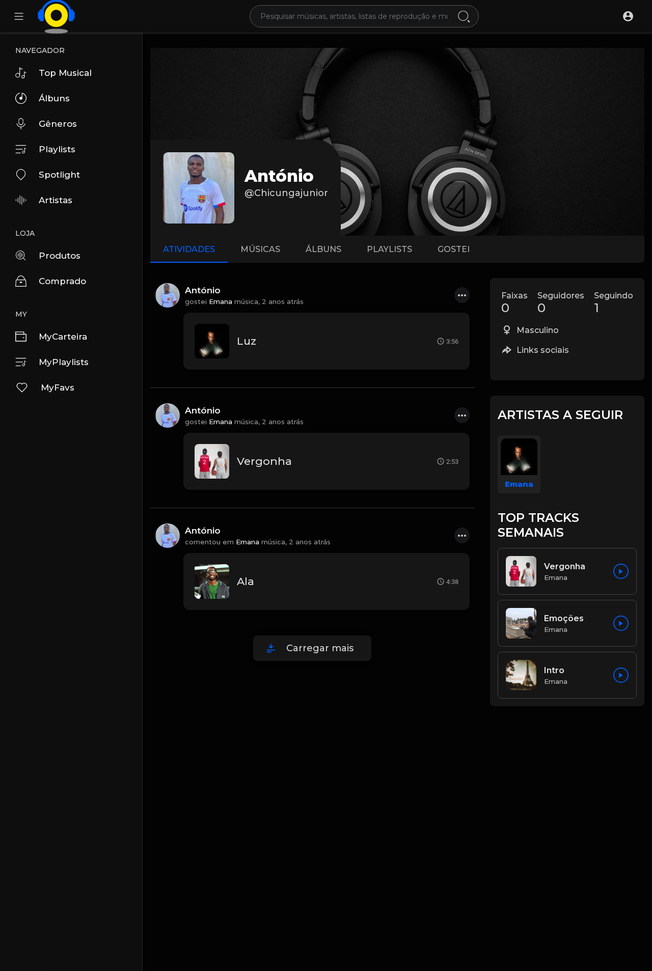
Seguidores (560, 303)
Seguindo (613, 303)
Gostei (454, 249)
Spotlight (59, 175)
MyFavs (57, 387)
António (279, 176)
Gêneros (58, 124)
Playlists (57, 149)
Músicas (260, 249)
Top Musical (65, 73)
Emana (220, 301)
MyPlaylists (64, 362)
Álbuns (54, 98)
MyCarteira (63, 336)
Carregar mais (320, 648)
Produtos (59, 256)
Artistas (55, 200)
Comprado (62, 281)
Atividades (189, 249)
